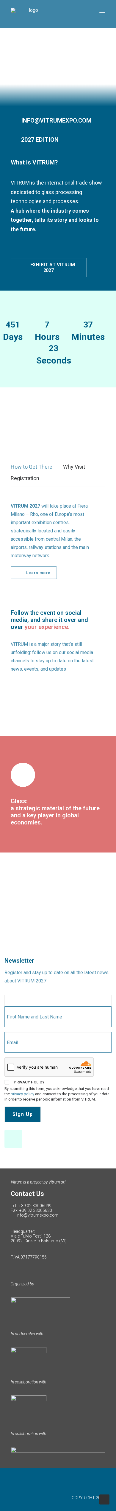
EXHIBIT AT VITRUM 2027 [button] (53, 267)
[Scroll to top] (104, 1499)
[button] (102, 14)
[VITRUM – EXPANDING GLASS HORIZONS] (31, 14)
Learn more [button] (38, 573)
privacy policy (22, 1094)
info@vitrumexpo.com (37, 1215)
